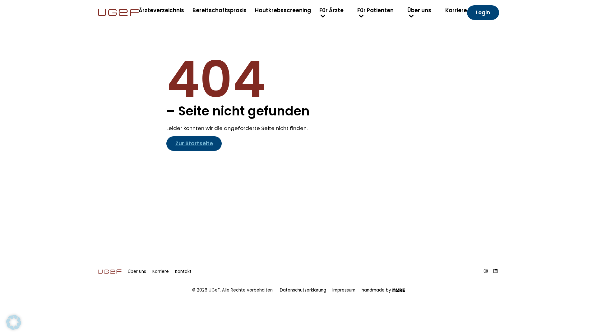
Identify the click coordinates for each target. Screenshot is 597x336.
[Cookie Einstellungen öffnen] (13, 322)
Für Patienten (375, 10)
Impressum (343, 290)
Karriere (456, 10)
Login (483, 12)
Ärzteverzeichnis (161, 10)
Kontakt (183, 271)
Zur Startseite (194, 143)
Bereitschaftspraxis (219, 10)
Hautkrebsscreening (283, 10)
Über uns (419, 10)
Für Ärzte (331, 10)
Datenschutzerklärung (303, 290)
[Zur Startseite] (118, 12)
